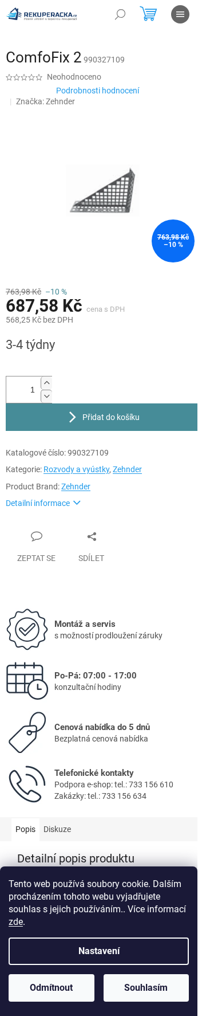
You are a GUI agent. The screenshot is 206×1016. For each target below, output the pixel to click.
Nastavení (99, 951)
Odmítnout (51, 987)
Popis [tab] (25, 829)
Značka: (45, 101)
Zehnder (127, 469)
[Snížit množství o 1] (46, 396)
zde (16, 921)
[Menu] (180, 14)
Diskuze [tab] (57, 829)
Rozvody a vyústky (76, 469)
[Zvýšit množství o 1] (46, 383)
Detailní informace (38, 503)
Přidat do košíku (111, 417)
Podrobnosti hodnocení (97, 90)
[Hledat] (120, 14)
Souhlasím (146, 987)
